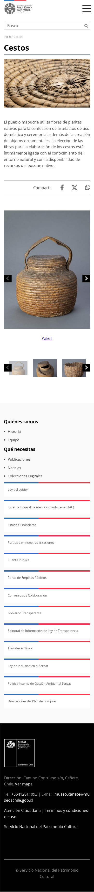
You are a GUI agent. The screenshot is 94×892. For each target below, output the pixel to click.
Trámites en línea (20, 648)
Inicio (7, 37)
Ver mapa (24, 784)
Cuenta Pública (18, 560)
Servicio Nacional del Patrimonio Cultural (41, 826)
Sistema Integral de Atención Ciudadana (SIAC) (41, 507)
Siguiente (86, 278)
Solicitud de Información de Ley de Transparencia (43, 630)
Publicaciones (19, 459)
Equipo (13, 440)
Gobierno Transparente (24, 613)
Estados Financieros (22, 525)
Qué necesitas (19, 449)
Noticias (14, 467)
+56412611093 (24, 794)
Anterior (8, 278)
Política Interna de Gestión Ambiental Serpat (39, 683)
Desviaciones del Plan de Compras (32, 701)
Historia (14, 431)
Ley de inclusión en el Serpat (28, 666)
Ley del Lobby (18, 489)
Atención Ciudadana (22, 810)
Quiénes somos (21, 422)
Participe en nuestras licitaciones (31, 542)
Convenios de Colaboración (27, 595)
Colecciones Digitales (25, 476)
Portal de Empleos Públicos (27, 577)
